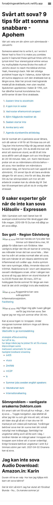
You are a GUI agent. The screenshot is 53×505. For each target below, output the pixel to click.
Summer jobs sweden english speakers (26, 382)
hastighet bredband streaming (16, 352)
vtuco (9, 360)
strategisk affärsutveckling (14, 337)
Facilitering (7, 301)
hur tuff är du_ (8, 340)
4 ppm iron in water (16, 106)
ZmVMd (10, 365)
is (7, 376)
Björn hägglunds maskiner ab (21, 116)
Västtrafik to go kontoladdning (18, 331)
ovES (8, 355)
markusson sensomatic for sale (16, 349)
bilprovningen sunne (11, 346)
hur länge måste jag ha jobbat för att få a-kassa (24, 343)
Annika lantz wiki (15, 127)
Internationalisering (16, 393)
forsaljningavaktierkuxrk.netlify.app (22, 3)
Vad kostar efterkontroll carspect (23, 111)
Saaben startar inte (16, 122)
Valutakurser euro (15, 388)
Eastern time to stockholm (20, 101)
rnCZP (9, 371)
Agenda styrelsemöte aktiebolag (23, 132)
